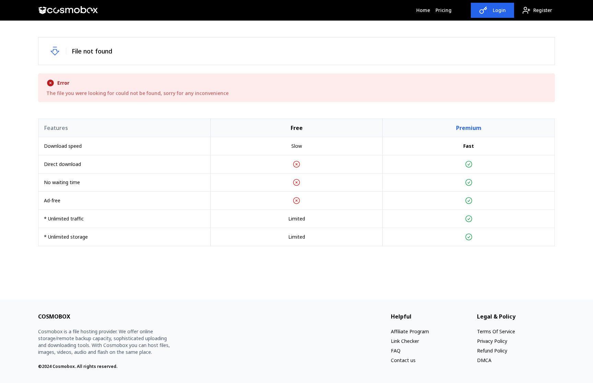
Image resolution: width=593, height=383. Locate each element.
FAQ (395, 350)
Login (499, 10)
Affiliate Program (410, 331)
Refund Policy (492, 350)
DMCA (484, 360)
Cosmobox (64, 366)
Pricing (443, 10)
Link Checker (405, 341)
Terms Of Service (496, 331)
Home (424, 10)
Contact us (403, 360)
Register (542, 10)
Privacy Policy (492, 341)
